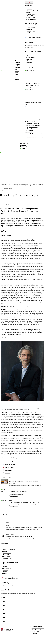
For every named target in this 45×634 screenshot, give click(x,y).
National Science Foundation (33, 414)
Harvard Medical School (31, 220)
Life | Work (5, 590)
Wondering (29, 42)
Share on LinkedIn (9, 467)
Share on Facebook (10, 464)
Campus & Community (11, 534)
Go (42, 137)
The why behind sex (11, 519)
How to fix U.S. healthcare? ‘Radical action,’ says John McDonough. (32, 85)
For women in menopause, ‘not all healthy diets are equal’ (24, 502)
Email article (8, 470)
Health (1, 190)
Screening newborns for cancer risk (18, 491)
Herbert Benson (27, 412)
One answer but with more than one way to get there (19, 536)
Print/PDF (7, 473)
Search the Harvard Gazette (34, 134)
